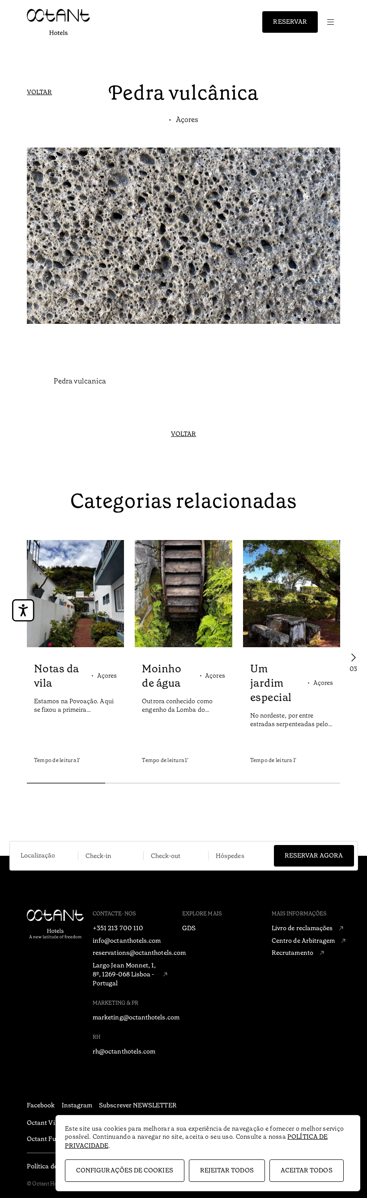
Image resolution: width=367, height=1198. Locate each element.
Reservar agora (314, 855)
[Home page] (83, 938)
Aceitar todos (307, 1170)
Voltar (39, 92)
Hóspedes (230, 856)
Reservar (290, 21)
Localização (38, 855)
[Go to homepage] (58, 22)
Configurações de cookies (124, 1170)
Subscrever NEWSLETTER (137, 1105)
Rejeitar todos (227, 1170)
